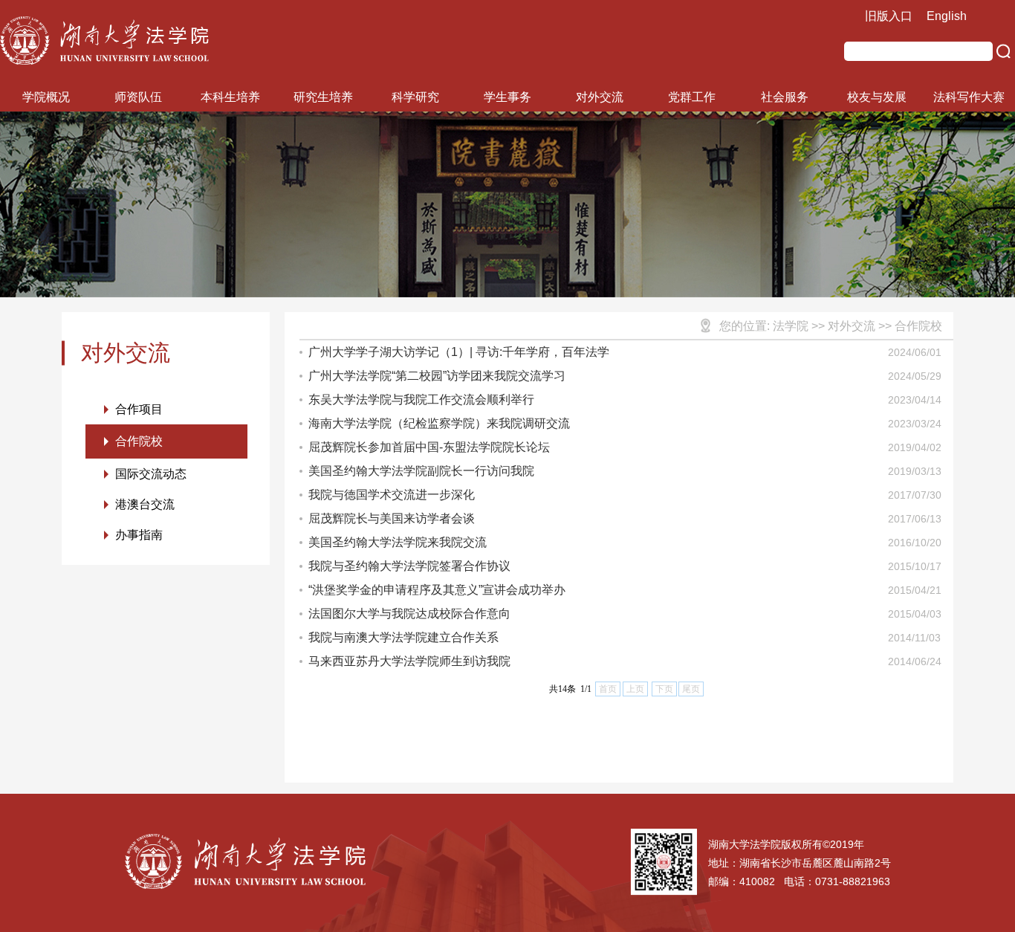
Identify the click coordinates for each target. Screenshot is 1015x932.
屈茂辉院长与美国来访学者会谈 (391, 518)
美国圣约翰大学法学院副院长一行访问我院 (421, 471)
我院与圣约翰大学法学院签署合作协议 (409, 566)
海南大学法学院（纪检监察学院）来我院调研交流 (439, 423)
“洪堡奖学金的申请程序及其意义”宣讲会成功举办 (436, 589)
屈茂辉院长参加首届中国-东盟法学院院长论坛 (429, 447)
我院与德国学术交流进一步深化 (391, 494)
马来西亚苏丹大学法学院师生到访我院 (409, 661)
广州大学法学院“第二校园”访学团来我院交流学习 (436, 375)
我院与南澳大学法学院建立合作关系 (403, 637)
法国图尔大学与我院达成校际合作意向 (409, 613)
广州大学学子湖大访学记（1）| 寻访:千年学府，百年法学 (458, 352)
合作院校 (139, 441)
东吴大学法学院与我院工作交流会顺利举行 (421, 399)
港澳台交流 (145, 504)
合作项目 (139, 409)
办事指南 (139, 534)
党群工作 (692, 97)
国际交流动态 (151, 473)
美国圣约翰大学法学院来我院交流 (397, 542)
